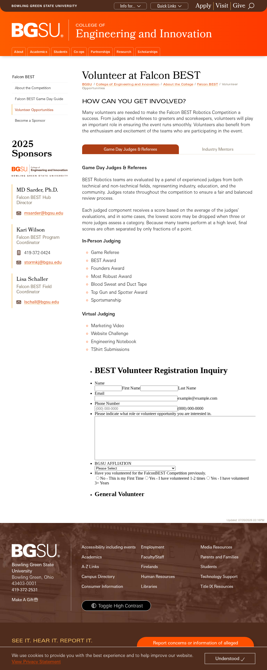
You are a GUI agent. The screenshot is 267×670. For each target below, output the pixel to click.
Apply (203, 6)
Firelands (149, 566)
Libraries (149, 586)
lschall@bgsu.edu (41, 301)
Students (60, 52)
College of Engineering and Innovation (127, 84)
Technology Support (219, 576)
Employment (152, 547)
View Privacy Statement (36, 661)
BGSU (87, 84)
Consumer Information (102, 586)
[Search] (251, 6)
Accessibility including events (109, 547)
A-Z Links (90, 566)
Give (239, 6)
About (18, 52)
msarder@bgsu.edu (43, 213)
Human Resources (158, 576)
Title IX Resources (217, 586)
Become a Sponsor (30, 120)
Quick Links (166, 6)
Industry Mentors (217, 149)
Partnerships (100, 52)
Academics (38, 52)
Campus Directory (98, 576)
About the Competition (33, 88)
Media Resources (216, 547)
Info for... (127, 6)
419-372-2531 (25, 589)
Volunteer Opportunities (34, 109)
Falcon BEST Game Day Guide (39, 98)
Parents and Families (220, 557)
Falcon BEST (207, 84)
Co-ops (79, 52)
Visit (222, 6)
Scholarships (147, 52)
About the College (178, 84)
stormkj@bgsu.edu (43, 262)
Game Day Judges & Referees (130, 149)
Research (124, 52)
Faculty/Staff (152, 557)
